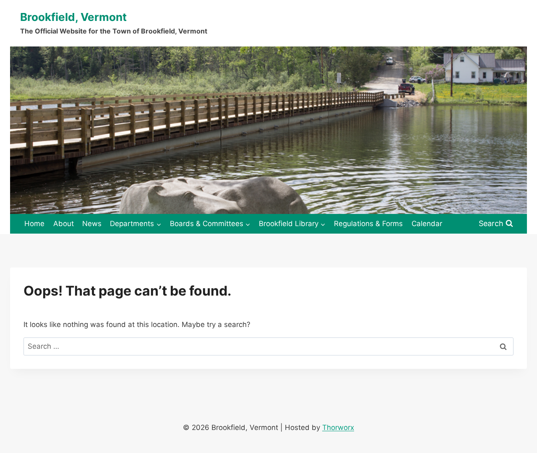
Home (34, 223)
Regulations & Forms (368, 223)
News (92, 223)
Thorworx (338, 427)
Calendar (427, 223)
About (63, 223)
